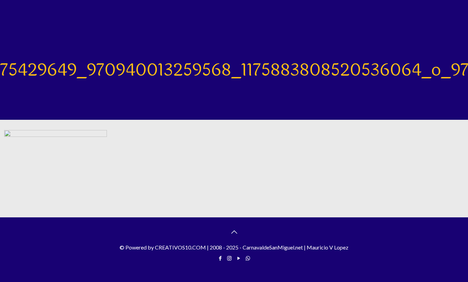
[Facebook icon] (220, 258)
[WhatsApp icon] (247, 258)
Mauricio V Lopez (327, 247)
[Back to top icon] (234, 232)
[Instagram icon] (229, 258)
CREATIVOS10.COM (180, 247)
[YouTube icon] (238, 258)
